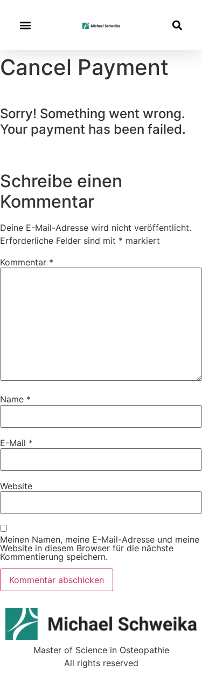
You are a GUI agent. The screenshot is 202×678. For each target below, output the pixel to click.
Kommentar (26, 262)
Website (16, 486)
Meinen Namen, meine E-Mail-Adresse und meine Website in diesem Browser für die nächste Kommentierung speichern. (99, 548)
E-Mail (16, 443)
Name (15, 399)
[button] (25, 25)
